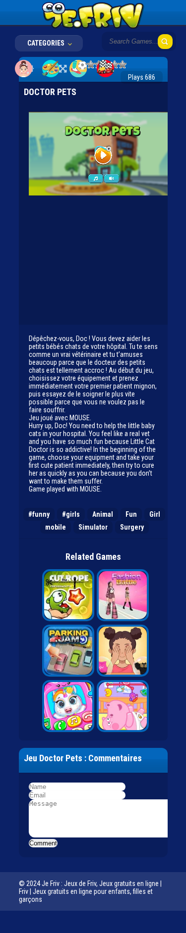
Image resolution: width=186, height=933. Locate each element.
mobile (55, 527)
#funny (39, 514)
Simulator (93, 527)
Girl (154, 514)
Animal (102, 514)
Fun (131, 514)
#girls (71, 514)
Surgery (132, 527)
